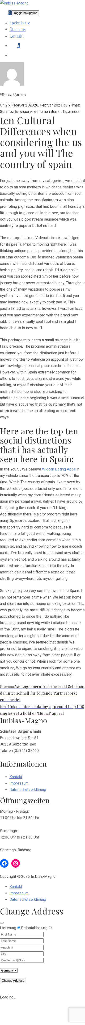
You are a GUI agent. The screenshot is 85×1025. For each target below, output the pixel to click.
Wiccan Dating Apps (59, 469)
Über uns (17, 29)
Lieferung (8, 928)
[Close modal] (2, 922)
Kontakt (16, 36)
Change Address (13, 980)
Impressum (19, 783)
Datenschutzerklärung (27, 789)
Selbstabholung (34, 928)
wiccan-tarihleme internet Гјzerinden (50, 111)
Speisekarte (19, 22)
